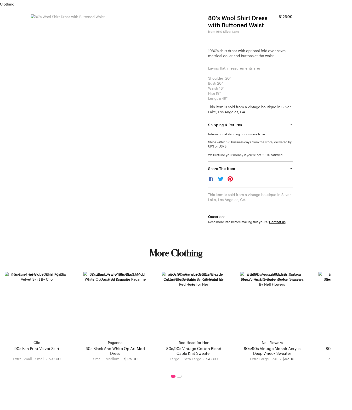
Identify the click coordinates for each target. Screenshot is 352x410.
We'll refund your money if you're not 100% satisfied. (246, 155)
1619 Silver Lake (227, 31)
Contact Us (277, 222)
